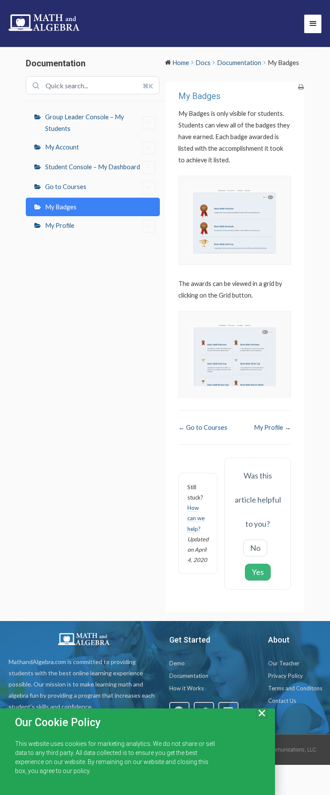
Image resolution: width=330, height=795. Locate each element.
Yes (258, 572)
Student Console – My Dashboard (92, 167)
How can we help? (196, 518)
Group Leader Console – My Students (84, 122)
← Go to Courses (202, 427)
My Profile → (272, 427)
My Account (62, 147)
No (255, 548)
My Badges (60, 207)
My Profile (59, 225)
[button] (261, 712)
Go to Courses (65, 186)
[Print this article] (301, 87)
